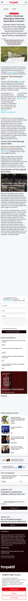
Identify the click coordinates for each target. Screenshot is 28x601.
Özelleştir (14, 593)
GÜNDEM (14, 8)
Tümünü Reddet (14, 597)
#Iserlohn (4, 110)
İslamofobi (7, 40)
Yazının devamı (5, 547)
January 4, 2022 (21, 98)
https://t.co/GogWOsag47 (8, 112)
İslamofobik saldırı (18, 40)
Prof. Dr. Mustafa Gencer (8, 392)
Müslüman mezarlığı (14, 44)
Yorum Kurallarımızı (8, 300)
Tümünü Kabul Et (14, 589)
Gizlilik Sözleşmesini (9, 502)
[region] (14, 586)
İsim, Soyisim (4, 305)
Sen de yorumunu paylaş (12, 331)
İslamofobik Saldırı (14, 13)
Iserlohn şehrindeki (12, 72)
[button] (2, 2)
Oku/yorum (5, 373)
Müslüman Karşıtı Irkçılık (14, 42)
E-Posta (3, 310)
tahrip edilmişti (5, 151)
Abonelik (12, 525)
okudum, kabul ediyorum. (13, 503)
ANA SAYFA (6, 8)
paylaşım (20, 81)
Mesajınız (4, 316)
